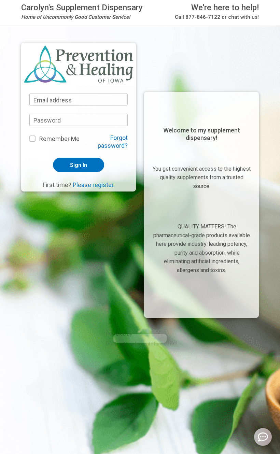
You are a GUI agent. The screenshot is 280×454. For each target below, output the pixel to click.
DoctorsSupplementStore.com (140, 344)
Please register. (94, 184)
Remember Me (59, 138)
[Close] (198, 25)
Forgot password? (113, 141)
